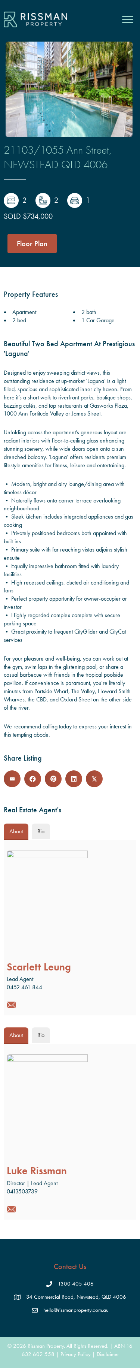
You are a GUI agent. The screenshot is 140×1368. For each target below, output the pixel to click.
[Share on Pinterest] (53, 778)
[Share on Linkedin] (73, 778)
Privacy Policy (75, 1354)
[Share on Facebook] (32, 778)
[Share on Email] (12, 778)
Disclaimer (108, 1354)
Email (11, 1004)
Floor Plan (32, 243)
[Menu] (127, 19)
